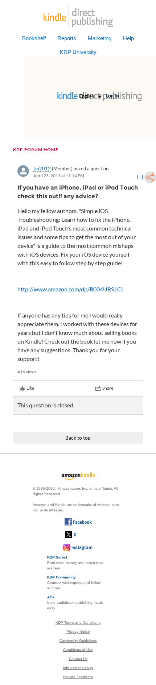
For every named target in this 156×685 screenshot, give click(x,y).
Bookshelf (34, 38)
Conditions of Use (78, 650)
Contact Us (78, 659)
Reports (66, 38)
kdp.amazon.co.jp (78, 668)
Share (107, 388)
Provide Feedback (78, 677)
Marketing (99, 38)
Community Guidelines (78, 641)
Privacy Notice (78, 632)
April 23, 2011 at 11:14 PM (58, 175)
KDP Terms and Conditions (78, 622)
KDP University (78, 52)
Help (128, 38)
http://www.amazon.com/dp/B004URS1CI (70, 289)
